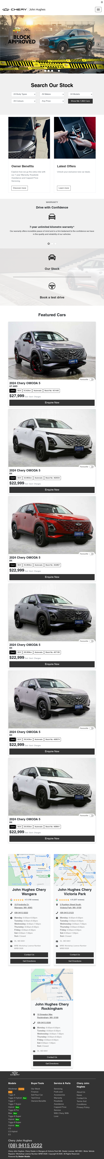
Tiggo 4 (11, 1095)
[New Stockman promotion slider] (59, 71)
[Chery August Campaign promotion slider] (45, 71)
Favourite (84, 379)
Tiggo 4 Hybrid (15, 1098)
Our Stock (35, 1089)
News (79, 1095)
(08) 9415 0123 (67, 913)
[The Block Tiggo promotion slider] (55, 71)
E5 (9, 1135)
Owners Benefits (38, 1101)
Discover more (19, 188)
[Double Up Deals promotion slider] (49, 71)
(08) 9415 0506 (44, 1023)
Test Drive (35, 1098)
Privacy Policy (83, 1107)
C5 (9, 1129)
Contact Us (29, 955)
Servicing (58, 1089)
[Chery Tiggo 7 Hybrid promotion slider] (52, 71)
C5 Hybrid (12, 1132)
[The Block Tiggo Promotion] (52, 44)
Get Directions (29, 961)
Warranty (58, 1098)
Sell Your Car (37, 1095)
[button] (98, 9)
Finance (34, 1092)
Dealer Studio (24, 1156)
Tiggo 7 (11, 1101)
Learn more (64, 188)
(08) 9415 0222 (21, 913)
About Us (81, 1092)
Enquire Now (52, 402)
